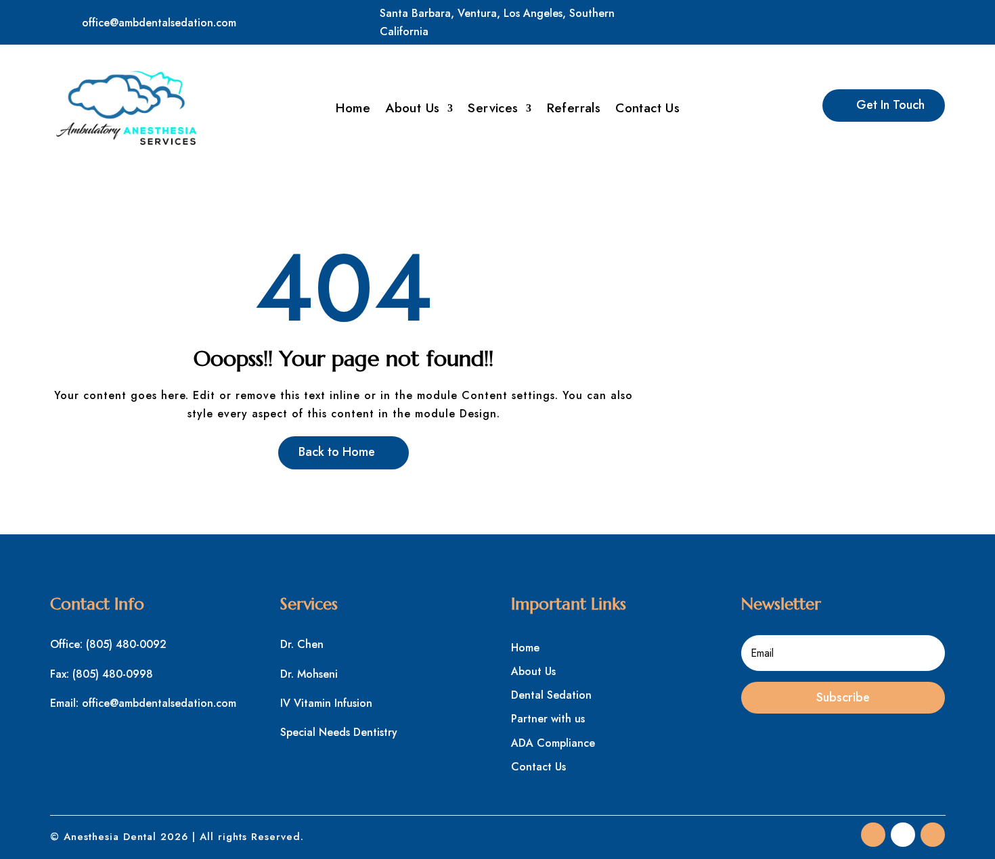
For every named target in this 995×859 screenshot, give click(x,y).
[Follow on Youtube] (933, 834)
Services (493, 110)
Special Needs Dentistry (338, 732)
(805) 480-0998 (112, 674)
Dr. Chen (302, 644)
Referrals (574, 110)
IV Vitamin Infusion (326, 703)
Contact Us (647, 110)
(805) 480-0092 (126, 644)
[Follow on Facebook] (873, 19)
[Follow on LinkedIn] (903, 19)
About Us (412, 110)
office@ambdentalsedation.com (159, 22)
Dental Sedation (551, 695)
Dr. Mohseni (309, 674)
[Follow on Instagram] (933, 19)
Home (353, 110)
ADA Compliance (553, 743)
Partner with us (548, 718)
